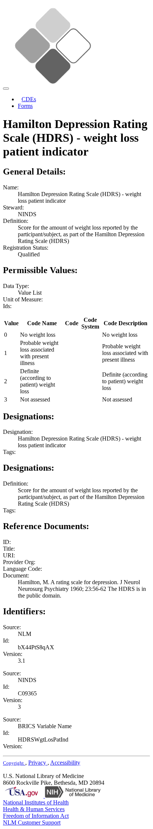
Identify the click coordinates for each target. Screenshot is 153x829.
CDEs (29, 99)
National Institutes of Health (36, 802)
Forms (25, 106)
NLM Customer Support (32, 822)
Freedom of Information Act (36, 816)
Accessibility (65, 762)
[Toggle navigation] (6, 88)
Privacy (38, 762)
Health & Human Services (34, 809)
